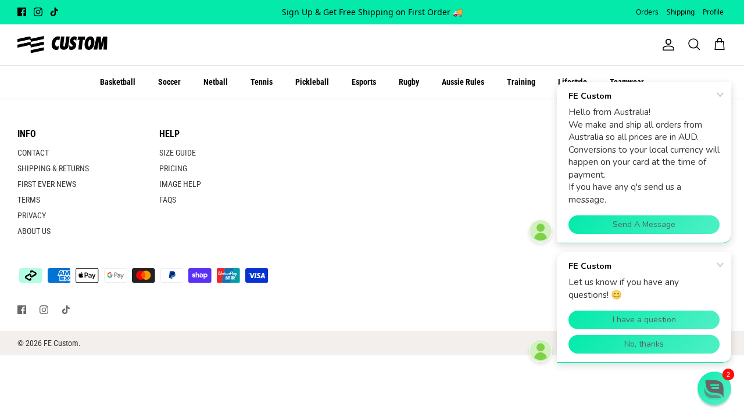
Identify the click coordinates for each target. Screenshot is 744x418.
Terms (28, 199)
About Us (34, 231)
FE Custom (61, 343)
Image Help (180, 184)
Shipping (681, 12)
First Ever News (46, 184)
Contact (33, 152)
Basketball (117, 82)
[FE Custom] (62, 44)
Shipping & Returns (53, 168)
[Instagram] (38, 12)
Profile (713, 12)
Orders (647, 12)
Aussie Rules (463, 82)
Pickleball (312, 82)
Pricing (173, 168)
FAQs (167, 199)
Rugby (409, 82)
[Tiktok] (54, 12)
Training (521, 82)
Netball (215, 82)
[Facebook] (21, 12)
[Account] (666, 45)
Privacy (31, 215)
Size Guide (177, 152)
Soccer (169, 82)
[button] (714, 388)
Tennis (262, 82)
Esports (364, 82)
